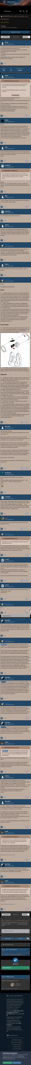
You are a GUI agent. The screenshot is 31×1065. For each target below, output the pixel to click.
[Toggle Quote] (2, 81)
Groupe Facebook (17, 1048)
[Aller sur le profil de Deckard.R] (2, 473)
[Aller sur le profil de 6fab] (2, 148)
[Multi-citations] (2, 64)
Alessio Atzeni (20, 1010)
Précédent (6, 36)
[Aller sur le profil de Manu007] (2, 427)
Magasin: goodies (18, 1044)
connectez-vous (14, 924)
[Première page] (2, 37)
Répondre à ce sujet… (9, 931)
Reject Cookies (16, 1062)
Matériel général (13, 27)
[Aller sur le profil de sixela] (2, 743)
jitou (14, 538)
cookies (13, 1054)
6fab (14, 170)
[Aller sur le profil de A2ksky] (2, 776)
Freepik (14, 1010)
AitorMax (15, 886)
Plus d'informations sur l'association (10, 988)
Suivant (25, 36)
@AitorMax (3, 644)
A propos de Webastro (18, 1042)
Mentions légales (18, 1039)
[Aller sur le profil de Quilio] (2, 43)
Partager (8, 938)
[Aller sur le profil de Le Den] (2, 560)
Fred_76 (15, 80)
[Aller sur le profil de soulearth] (2, 166)
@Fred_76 (3, 681)
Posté (9, 44)
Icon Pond (15, 1012)
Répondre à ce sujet (15, 32)
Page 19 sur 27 (16, 36)
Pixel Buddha (9, 1012)
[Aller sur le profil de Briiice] (2, 121)
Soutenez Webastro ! (7, 967)
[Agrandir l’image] (15, 349)
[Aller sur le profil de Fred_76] (2, 245)
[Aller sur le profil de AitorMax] (2, 621)
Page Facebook (17, 1046)
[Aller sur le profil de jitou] (2, 518)
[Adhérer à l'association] (15, 986)
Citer (5, 63)
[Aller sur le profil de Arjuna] (2, 225)
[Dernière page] (29, 37)
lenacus (4, 26)
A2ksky (14, 836)
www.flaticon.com (11, 1013)
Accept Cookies (8, 1062)
